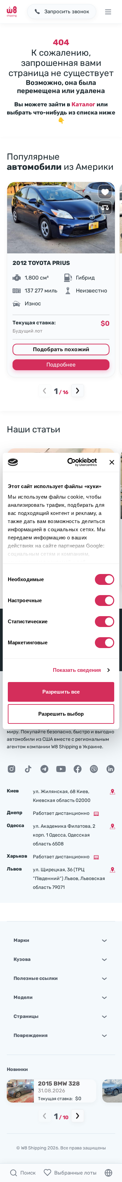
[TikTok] (28, 769)
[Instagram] (11, 769)
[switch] (104, 600)
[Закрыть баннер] (111, 462)
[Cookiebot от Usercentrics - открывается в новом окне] (71, 462)
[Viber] (94, 769)
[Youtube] (61, 769)
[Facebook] (77, 769)
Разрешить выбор (61, 714)
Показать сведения (77, 670)
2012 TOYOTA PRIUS (41, 262)
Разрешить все (61, 692)
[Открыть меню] (107, 11)
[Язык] (108, 1173)
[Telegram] (44, 769)
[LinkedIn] (110, 769)
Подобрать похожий (61, 349)
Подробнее (61, 364)
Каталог (83, 104)
